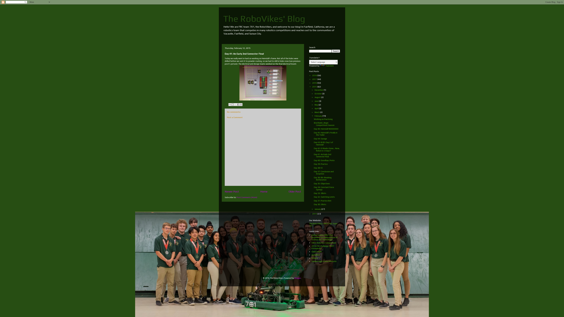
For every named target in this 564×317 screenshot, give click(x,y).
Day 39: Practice (321, 164)
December (319, 90)
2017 (314, 79)
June (317, 101)
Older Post (295, 191)
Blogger (297, 278)
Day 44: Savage (320, 139)
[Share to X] (235, 104)
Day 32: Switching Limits (324, 197)
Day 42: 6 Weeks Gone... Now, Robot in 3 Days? (327, 149)
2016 (314, 83)
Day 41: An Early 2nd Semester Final (322, 155)
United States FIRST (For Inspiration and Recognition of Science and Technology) (325, 237)
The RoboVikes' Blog (264, 18)
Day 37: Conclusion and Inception (324, 172)
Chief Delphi (317, 252)
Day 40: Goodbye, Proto (324, 160)
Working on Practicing (323, 119)
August (318, 97)
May (317, 105)
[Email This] (229, 104)
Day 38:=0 (318, 168)
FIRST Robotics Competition (324, 243)
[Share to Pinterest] (241, 104)
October (318, 94)
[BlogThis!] (232, 104)
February (318, 116)
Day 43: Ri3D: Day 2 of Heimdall (323, 143)
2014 (314, 214)
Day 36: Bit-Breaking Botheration (322, 178)
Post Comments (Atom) (247, 197)
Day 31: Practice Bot (322, 201)
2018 (314, 75)
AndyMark (316, 255)
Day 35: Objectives (322, 183)
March (317, 112)
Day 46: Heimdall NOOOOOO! (326, 129)
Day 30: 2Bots (320, 204)
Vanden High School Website (324, 261)
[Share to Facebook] (238, 104)
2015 (314, 87)
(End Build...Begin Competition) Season (324, 124)
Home (263, 191)
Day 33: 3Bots (320, 193)
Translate (330, 66)
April (317, 108)
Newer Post (232, 191)
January (318, 209)
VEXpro (315, 258)
